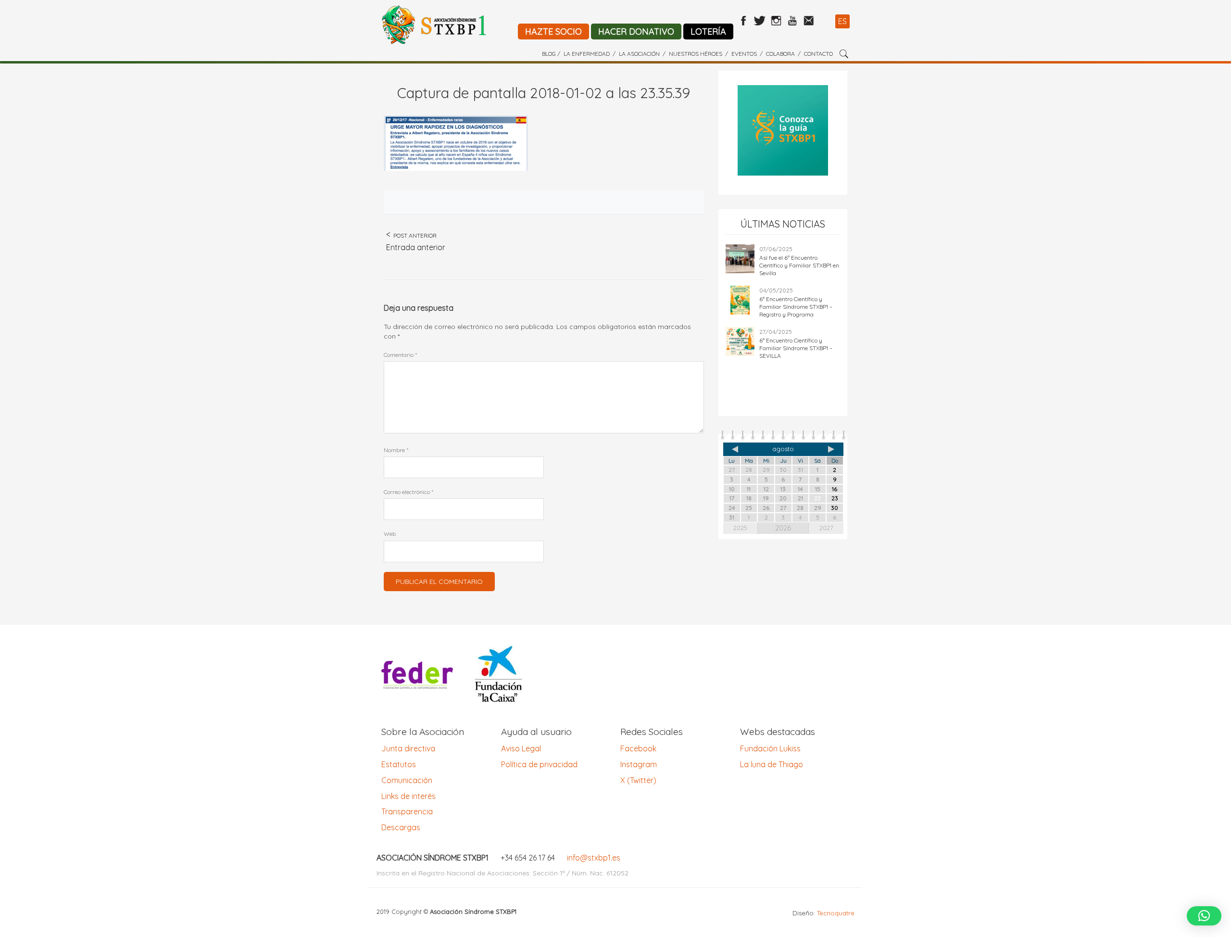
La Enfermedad (587, 53)
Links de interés (408, 796)
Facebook (638, 748)
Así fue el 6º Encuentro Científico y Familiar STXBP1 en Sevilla (799, 265)
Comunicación (406, 780)
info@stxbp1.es (593, 857)
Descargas (400, 827)
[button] (1204, 915)
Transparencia (407, 811)
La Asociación (639, 53)
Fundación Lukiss (770, 748)
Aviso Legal (521, 748)
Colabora (780, 53)
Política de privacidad (539, 764)
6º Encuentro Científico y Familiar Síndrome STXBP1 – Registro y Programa (795, 306)
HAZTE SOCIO (553, 31)
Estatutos (398, 764)
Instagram (638, 764)
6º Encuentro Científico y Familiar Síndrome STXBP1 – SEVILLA (795, 348)
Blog (549, 53)
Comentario (400, 354)
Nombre (396, 450)
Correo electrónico (408, 491)
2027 (826, 528)
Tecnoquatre (835, 913)
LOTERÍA (708, 31)
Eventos (744, 53)
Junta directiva (408, 748)
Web (390, 533)
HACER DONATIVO (636, 31)
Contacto (818, 53)
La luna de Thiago (771, 764)
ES (842, 21)
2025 (740, 528)
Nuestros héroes (695, 53)
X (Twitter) (638, 780)
